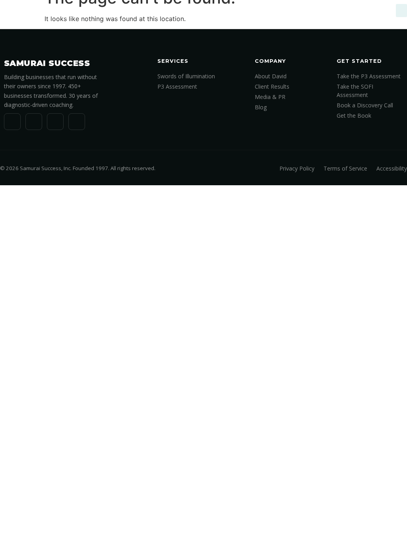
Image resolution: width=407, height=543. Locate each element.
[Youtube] (33, 121)
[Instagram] (76, 121)
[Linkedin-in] (12, 121)
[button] (401, 10)
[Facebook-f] (55, 121)
